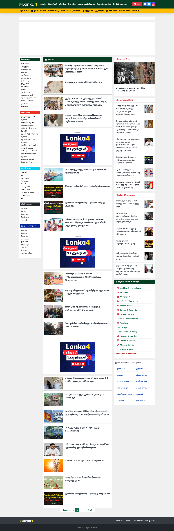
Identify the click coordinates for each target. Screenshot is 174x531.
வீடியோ (62, 4)
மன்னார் (120, 400)
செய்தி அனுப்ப (120, 4)
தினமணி (24, 241)
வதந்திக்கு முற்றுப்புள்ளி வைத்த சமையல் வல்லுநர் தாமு (127, 204)
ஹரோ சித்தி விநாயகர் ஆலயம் (29, 135)
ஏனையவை (124, 10)
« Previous (66, 510)
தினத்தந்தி (25, 244)
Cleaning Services (127, 345)
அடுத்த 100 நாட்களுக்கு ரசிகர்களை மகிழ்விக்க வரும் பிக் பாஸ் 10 (128, 231)
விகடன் (24, 247)
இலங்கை (24, 10)
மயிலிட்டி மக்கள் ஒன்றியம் (27, 102)
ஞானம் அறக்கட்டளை (29, 97)
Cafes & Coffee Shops (129, 301)
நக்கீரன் (24, 230)
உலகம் (43, 10)
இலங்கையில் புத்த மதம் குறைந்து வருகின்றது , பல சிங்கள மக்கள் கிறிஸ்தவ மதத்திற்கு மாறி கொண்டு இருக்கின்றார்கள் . (128, 127)
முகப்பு (43, 4)
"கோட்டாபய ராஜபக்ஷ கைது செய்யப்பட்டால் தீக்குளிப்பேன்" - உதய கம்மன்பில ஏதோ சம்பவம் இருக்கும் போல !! (128, 145)
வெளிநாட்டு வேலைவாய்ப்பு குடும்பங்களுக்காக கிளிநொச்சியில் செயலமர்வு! (83, 277)
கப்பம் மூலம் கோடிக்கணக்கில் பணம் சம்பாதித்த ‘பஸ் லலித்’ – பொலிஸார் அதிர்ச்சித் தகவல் (84, 118)
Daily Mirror (25, 178)
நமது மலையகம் (27, 95)
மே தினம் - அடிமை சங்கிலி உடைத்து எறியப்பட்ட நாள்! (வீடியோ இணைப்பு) (128, 185)
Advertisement (77, 132)
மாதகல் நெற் (26, 78)
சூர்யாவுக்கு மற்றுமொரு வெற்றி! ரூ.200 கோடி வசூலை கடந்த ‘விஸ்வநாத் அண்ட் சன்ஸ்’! (128, 270)
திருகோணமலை (124, 394)
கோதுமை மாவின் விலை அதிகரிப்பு (83, 82)
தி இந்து (24, 250)
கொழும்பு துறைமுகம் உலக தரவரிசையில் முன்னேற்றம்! (86, 171)
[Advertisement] (87, 38)
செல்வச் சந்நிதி (27, 125)
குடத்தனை (25, 83)
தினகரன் (24, 214)
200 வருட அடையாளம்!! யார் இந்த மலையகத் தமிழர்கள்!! (130, 89)
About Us (119, 520)
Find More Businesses (126, 354)
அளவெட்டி (25, 80)
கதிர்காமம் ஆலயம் (28, 122)
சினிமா (64, 10)
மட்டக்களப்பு (141, 388)
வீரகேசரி (24, 208)
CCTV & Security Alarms (128, 318)
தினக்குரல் (25, 217)
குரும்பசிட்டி (25, 92)
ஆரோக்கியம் (111, 10)
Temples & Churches (128, 336)
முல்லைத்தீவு (122, 388)
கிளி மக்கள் (25, 63)
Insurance (124, 292)
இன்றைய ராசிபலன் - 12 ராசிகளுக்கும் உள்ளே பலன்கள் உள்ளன (126, 160)
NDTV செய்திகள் (27, 253)
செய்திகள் (52, 4)
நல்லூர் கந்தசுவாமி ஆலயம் (28, 118)
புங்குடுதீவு (25, 66)
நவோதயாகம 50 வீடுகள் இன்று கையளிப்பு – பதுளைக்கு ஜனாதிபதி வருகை (87, 445)
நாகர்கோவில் (26, 69)
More (23, 198)
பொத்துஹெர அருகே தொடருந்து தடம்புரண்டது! (82, 429)
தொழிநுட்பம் (87, 10)
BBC (22, 175)
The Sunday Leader (27, 192)
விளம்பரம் (136, 10)
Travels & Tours (126, 349)
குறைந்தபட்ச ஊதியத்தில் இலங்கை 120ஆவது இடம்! (83, 479)
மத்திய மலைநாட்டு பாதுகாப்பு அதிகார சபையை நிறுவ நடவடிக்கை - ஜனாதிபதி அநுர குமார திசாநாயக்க (85, 222)
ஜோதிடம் (72, 4)
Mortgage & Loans (127, 297)
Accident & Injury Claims (130, 288)
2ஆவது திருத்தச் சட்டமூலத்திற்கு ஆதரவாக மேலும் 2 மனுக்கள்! (87, 292)
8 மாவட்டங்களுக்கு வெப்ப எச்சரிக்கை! (84, 461)
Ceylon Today (25, 195)
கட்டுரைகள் (74, 10)
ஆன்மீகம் (99, 10)
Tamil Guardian (26, 189)
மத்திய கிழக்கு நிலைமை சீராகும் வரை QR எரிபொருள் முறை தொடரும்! (86, 379)
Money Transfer (126, 305)
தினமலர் (24, 233)
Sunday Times (26, 186)
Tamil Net (24, 172)
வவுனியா (140, 400)
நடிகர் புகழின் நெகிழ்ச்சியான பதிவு (125, 242)
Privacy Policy (150, 520)
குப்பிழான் (25, 75)
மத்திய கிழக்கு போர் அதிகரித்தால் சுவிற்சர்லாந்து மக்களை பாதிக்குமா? (128, 172)
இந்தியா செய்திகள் (28, 225)
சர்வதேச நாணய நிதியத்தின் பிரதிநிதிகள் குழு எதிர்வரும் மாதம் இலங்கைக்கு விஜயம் (87, 412)
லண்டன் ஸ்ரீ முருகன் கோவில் (29, 129)
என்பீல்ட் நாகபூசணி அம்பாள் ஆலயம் (28, 146)
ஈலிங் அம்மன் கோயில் (29, 150)
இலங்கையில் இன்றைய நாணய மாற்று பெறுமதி (85, 204)
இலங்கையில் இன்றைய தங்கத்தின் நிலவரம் (87, 186)
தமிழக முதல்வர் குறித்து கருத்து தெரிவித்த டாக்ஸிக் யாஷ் (128, 256)
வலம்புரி (24, 220)
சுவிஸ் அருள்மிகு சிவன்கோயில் (27, 161)
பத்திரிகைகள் (26, 204)
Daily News (24, 184)
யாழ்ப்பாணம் (123, 381)
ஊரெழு (24, 89)
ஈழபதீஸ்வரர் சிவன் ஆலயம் (28, 141)
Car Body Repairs (127, 314)
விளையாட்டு (53, 10)
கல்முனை (25, 106)
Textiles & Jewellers (128, 340)
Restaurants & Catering (127, 331)
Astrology (124, 323)
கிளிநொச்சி (141, 381)
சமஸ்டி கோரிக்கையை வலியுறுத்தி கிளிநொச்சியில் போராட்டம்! (82, 308)
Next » (91, 510)
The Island (24, 181)
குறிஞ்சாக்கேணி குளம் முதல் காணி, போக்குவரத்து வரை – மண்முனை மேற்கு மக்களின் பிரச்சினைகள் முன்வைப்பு (86, 102)
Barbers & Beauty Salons (130, 310)
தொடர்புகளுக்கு (104, 4)
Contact (127, 520)
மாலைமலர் (25, 239)
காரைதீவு (24, 72)
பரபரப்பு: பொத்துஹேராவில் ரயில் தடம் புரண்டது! (85, 396)
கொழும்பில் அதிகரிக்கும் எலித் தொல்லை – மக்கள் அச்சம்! (87, 325)
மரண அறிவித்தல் (86, 4)
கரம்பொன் (25, 86)
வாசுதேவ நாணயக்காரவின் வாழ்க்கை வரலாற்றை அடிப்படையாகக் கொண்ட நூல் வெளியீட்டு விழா (87, 69)
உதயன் (23, 211)
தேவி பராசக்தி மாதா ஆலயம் (28, 155)
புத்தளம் (139, 394)
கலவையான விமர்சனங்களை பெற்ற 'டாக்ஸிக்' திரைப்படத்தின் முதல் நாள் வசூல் (127, 217)
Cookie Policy (138, 520)
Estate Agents (123, 327)
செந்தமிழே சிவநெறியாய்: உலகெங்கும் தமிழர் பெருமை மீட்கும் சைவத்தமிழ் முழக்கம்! (127, 110)
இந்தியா (34, 10)
